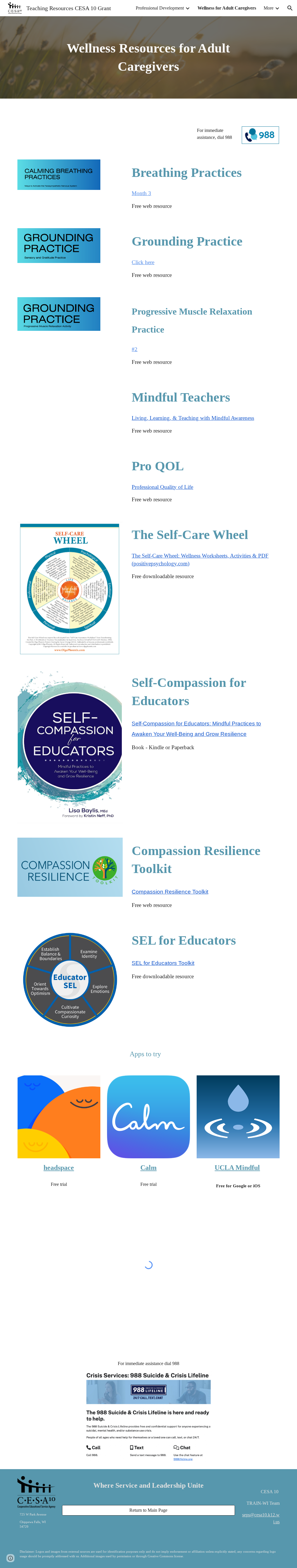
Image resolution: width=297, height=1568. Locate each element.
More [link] (269, 8)
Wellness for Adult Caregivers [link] (227, 8)
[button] (290, 8)
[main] (148, 57)
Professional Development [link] (160, 8)
